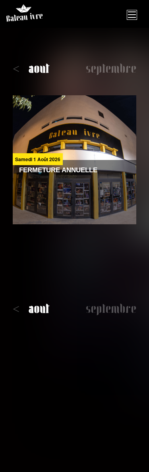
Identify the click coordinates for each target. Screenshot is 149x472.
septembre (111, 69)
